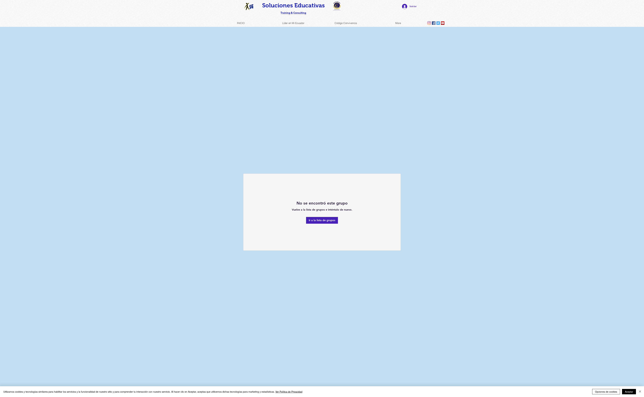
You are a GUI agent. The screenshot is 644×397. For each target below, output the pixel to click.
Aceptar (629, 391)
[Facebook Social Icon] (433, 23)
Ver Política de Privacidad (288, 391)
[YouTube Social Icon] (442, 23)
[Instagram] (429, 23)
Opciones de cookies (606, 391)
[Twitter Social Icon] (438, 23)
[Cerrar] (640, 391)
